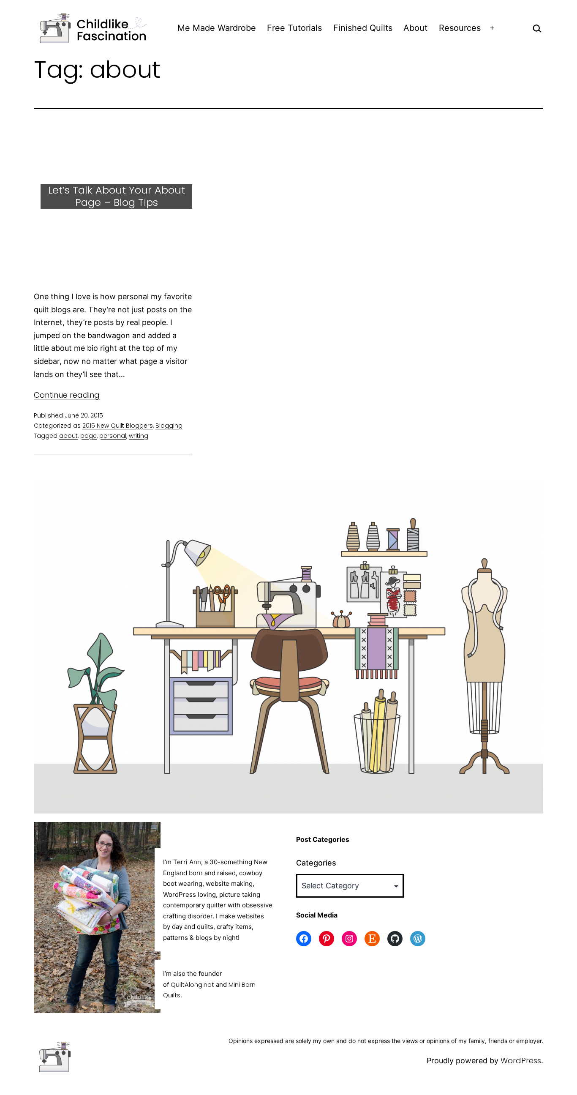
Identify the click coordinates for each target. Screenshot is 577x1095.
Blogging (168, 425)
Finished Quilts (362, 28)
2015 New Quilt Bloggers (117, 425)
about (68, 435)
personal (112, 435)
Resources (460, 28)
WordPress (521, 1060)
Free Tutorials (294, 28)
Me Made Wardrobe (216, 28)
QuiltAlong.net (192, 984)
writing (138, 435)
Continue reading (67, 395)
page (88, 435)
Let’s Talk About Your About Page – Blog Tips (116, 196)
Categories (316, 862)
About (415, 28)
